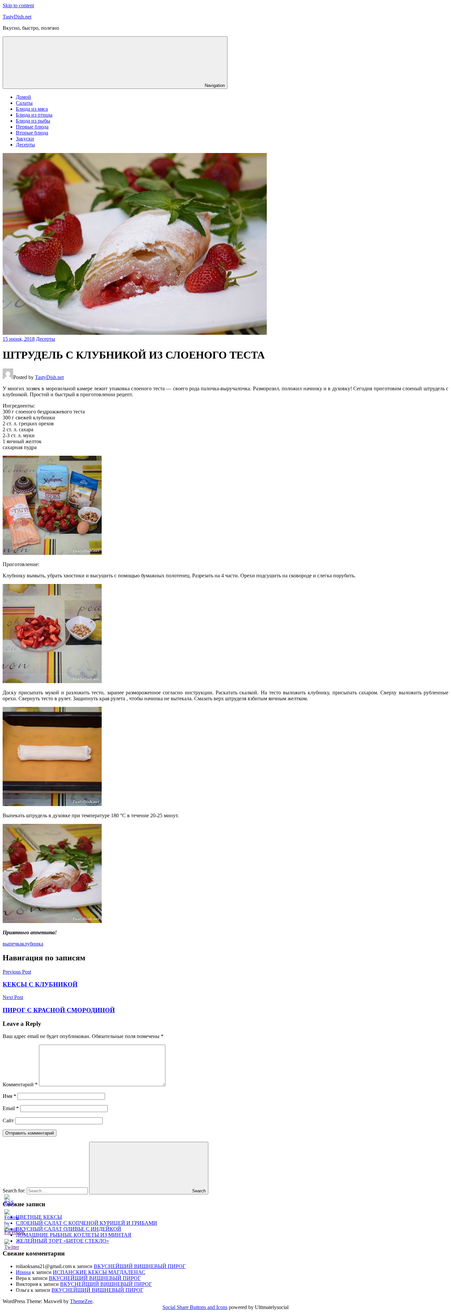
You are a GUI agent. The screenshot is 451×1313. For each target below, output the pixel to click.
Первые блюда (32, 127)
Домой (23, 97)
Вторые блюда (32, 132)
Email (11, 1108)
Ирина (23, 1272)
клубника (32, 943)
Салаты (24, 103)
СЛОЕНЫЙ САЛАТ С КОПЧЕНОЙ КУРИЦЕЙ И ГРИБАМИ (86, 1223)
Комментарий (20, 1084)
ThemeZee (81, 1301)
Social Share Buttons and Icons (194, 1307)
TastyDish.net (17, 16)
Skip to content (18, 5)
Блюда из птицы (34, 115)
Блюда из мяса (32, 109)
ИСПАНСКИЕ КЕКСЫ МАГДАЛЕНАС (99, 1272)
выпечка (12, 943)
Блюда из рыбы (33, 121)
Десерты (25, 144)
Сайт (8, 1120)
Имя (9, 1096)
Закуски (25, 138)
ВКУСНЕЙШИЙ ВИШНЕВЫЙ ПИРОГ (140, 1266)
